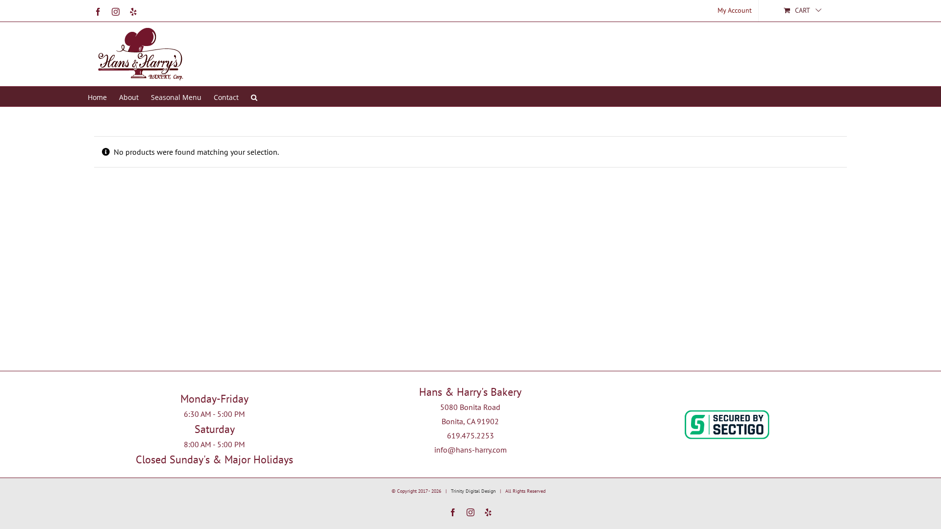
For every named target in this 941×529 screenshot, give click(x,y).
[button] (254, 96)
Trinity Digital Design (473, 491)
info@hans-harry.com (470, 450)
